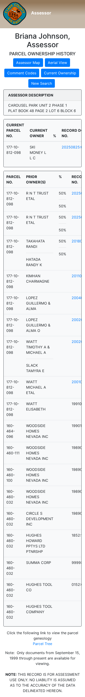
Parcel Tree (42, 643)
